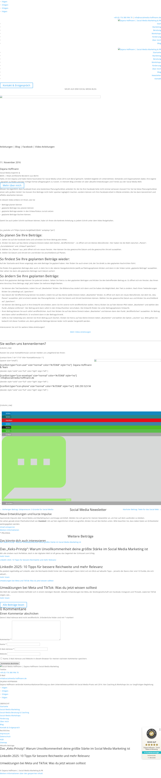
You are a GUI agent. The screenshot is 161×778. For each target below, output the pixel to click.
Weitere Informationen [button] (9, 530)
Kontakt (158, 78)
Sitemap (3, 742)
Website (3, 654)
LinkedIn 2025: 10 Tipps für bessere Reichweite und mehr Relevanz (51, 566)
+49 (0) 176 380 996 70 (123, 17)
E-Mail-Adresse (7, 649)
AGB (2, 739)
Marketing (156, 27)
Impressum (5, 733)
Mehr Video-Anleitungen (80, 332)
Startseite (157, 52)
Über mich (156, 40)
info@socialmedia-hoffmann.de (147, 17)
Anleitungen (6, 146)
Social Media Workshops (10, 715)
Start (159, 23)
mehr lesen (5, 556)
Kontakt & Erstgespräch (16, 85)
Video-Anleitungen (45, 146)
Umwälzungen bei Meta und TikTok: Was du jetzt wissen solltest (48, 587)
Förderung (156, 37)
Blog (159, 43)
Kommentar (5, 639)
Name (3, 644)
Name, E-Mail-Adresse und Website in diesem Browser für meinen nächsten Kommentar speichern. (45, 658)
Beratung (157, 30)
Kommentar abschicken (10, 663)
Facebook (28, 146)
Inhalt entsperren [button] (7, 527)
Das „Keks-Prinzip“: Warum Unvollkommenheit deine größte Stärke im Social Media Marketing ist (74, 549)
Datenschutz (5, 736)
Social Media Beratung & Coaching (14, 712)
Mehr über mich (12, 185)
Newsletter (156, 75)
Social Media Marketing (10, 709)
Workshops (156, 33)
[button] (6, 413)
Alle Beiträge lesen (13, 604)
